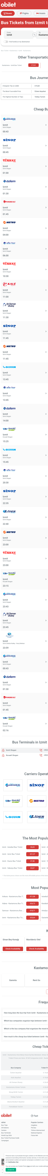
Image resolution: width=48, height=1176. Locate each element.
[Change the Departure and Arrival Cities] (35, 35)
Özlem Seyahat (40, 91)
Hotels (42, 13)
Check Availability (12, 949)
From (9, 32)
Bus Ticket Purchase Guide (10, 1138)
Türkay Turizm (40, 97)
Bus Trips (4, 1125)
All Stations (5, 1128)
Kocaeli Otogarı (12, 755)
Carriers (3, 1130)
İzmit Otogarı (11, 750)
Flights (25, 13)
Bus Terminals (6, 1133)
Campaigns (5, 1140)
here (28, 1166)
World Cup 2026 (6, 1135)
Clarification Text (13, 1162)
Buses (9, 13)
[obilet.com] (14, 6)
